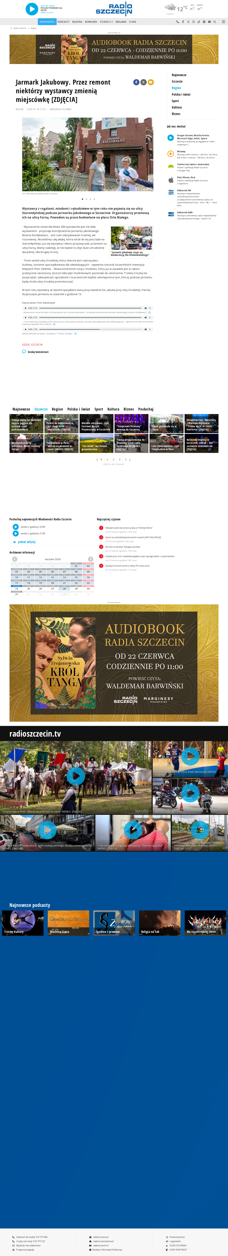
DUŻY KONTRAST (178, 1249)
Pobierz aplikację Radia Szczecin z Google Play (193, 167)
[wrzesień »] (87, 559)
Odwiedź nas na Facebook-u (183, 21)
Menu (223, 21)
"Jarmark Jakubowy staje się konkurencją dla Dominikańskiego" (130, 253)
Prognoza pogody (25, 1249)
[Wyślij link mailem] (151, 82)
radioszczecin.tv (35, 733)
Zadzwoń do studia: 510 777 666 (32, 1237)
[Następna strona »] (130, 459)
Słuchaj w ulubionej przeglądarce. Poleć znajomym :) (196, 140)
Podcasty (64, 21)
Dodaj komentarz (38, 352)
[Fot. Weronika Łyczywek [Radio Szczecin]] (87, 154)
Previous (24, 155)
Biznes (176, 114)
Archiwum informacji (22, 552)
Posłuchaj (146, 409)
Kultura (177, 107)
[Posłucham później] (149, 312)
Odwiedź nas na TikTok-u (198, 21)
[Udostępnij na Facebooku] (136, 82)
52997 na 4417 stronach (113, 464)
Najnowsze (179, 75)
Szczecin (177, 81)
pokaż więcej (26, 542)
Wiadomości (47, 21)
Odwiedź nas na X (188, 21)
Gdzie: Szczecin (32, 344)
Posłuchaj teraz (177, 1237)
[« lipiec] (18, 559)
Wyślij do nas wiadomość (209, 21)
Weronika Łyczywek (61, 109)
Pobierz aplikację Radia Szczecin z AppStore (192, 180)
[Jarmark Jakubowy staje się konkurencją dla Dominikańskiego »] (131, 238)
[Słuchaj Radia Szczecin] (32, 9)
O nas (132, 21)
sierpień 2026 (53, 559)
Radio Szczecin (19, 28)
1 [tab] (81, 199)
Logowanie (175, 1241)
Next (150, 155)
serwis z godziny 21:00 (32, 533)
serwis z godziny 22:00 (32, 526)
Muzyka (77, 21)
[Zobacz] (114, 49)
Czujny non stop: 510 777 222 (30, 1241)
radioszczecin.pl (100, 1237)
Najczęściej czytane (109, 519)
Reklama (121, 21)
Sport (175, 101)
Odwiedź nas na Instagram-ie (193, 21)
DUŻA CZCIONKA (177, 1245)
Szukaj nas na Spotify (204, 21)
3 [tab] (89, 199)
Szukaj (214, 21)
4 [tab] (93, 199)
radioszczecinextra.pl (103, 1241)
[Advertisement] (88, 379)
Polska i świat (181, 94)
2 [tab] (85, 199)
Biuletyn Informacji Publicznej (107, 1249)
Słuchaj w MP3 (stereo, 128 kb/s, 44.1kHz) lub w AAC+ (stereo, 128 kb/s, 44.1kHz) (197, 154)
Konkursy (91, 21)
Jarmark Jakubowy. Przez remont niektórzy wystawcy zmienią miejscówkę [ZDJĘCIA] (63, 90)
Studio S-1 (106, 21)
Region (33, 28)
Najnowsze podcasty (30, 905)
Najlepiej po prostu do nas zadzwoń (177, 21)
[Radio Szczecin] (114, 9)
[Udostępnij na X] (143, 82)
